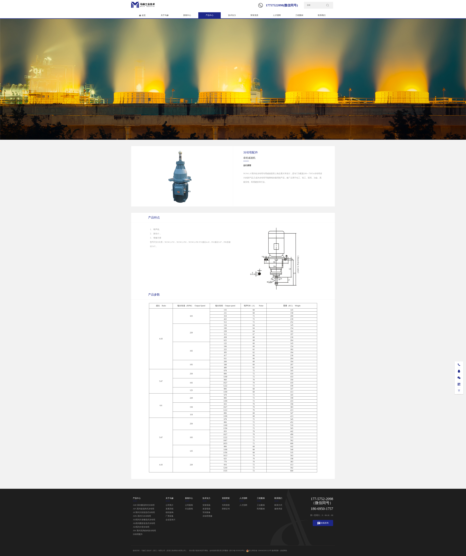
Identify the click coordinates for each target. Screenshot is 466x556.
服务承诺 (278, 509)
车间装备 (206, 512)
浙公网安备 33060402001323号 (260, 551)
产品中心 (209, 15)
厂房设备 (169, 516)
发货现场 (206, 509)
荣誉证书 (226, 509)
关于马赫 (165, 15)
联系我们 (322, 15)
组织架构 (169, 512)
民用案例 (261, 509)
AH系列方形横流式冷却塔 (144, 520)
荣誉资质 (254, 15)
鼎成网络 (283, 551)
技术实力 (232, 15)
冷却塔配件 (138, 534)
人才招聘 (277, 15)
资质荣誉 (226, 498)
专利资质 (226, 505)
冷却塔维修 (207, 516)
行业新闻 (189, 509)
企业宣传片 (170, 520)
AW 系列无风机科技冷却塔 (144, 531)
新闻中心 (187, 15)
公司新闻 (189, 505)
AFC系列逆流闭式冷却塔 (143, 509)
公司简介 (169, 505)
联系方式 (278, 505)
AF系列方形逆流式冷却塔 (144, 512)
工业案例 (261, 505)
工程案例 (299, 15)
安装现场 (206, 505)
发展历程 (169, 509)
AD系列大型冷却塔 (141, 527)
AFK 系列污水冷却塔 (142, 516)
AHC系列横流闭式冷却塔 (144, 505)
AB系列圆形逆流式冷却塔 (144, 523)
